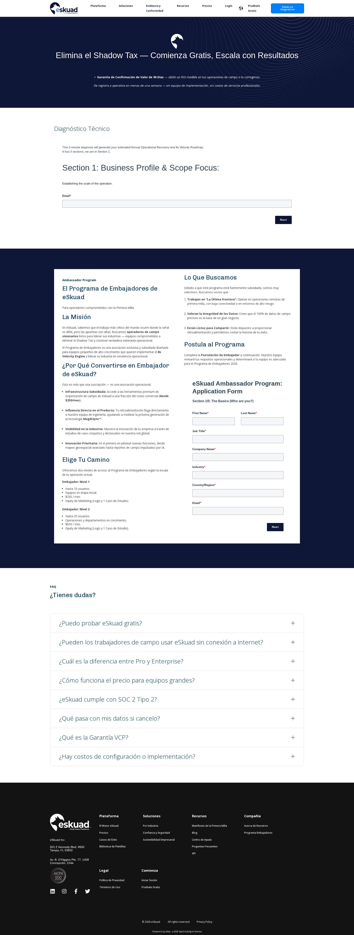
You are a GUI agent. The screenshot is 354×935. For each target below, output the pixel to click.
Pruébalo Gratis (151, 887)
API (194, 853)
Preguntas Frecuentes (205, 846)
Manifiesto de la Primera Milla (209, 825)
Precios (103, 832)
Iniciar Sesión (149, 880)
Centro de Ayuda (202, 839)
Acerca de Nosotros (256, 825)
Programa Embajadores (258, 832)
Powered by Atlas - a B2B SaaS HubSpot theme (177, 931)
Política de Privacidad (111, 880)
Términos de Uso (109, 887)
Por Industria (150, 825)
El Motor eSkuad (109, 825)
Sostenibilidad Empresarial (159, 839)
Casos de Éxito (108, 839)
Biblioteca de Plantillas (112, 846)
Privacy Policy (204, 922)
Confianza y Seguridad (156, 832)
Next (283, 219)
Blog (194, 832)
